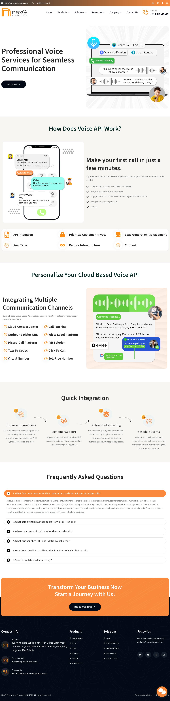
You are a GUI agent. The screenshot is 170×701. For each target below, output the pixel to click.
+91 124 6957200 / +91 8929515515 (29, 673)
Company (114, 12)
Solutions (79, 12)
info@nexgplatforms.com (16, 3)
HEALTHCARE (112, 648)
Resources (97, 12)
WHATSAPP (77, 638)
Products (62, 12)
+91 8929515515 (42, 3)
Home (49, 12)
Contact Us (132, 12)
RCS (74, 643)
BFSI (108, 638)
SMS (74, 648)
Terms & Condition (143, 695)
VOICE (75, 658)
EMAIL (75, 653)
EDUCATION (111, 658)
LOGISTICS (111, 653)
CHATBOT (77, 663)
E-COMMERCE (112, 643)
